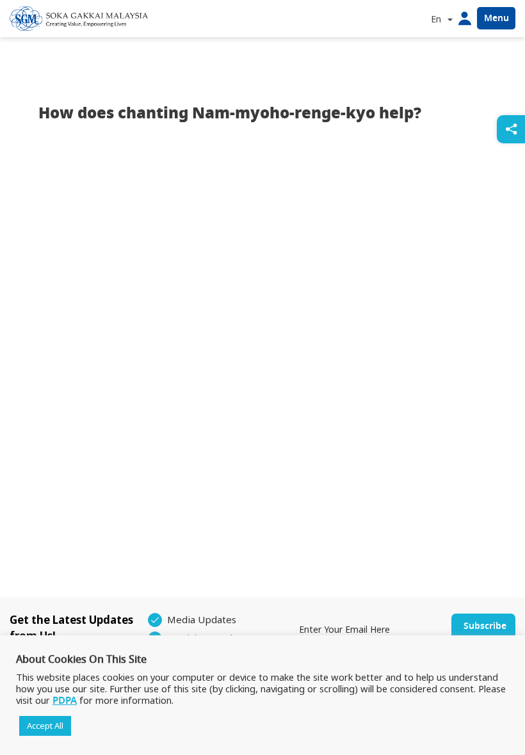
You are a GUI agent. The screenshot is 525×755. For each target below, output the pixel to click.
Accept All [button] (45, 725)
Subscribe (485, 626)
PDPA (64, 701)
